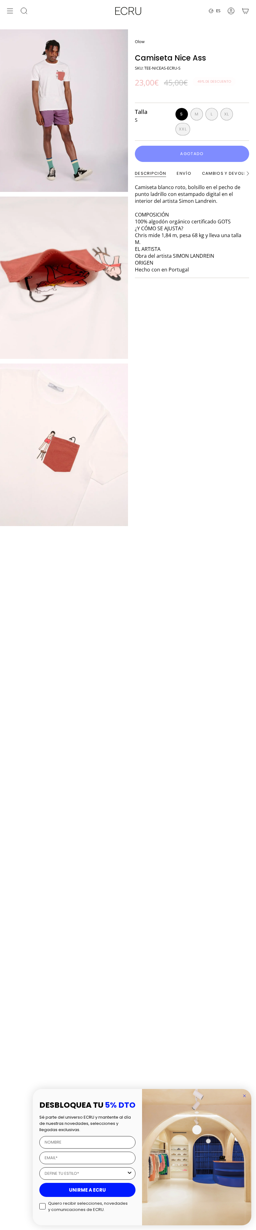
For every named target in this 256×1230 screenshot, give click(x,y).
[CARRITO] (245, 11)
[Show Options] (129, 1173)
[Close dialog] (244, 1096)
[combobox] (85, 1173)
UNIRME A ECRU (87, 1190)
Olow (140, 41)
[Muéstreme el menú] (10, 11)
